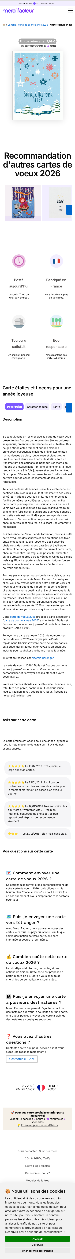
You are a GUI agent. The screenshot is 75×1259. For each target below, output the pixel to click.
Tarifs (56, 406)
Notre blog (31, 1165)
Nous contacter (27, 1151)
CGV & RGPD (33, 1158)
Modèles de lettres (37, 1180)
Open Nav (70, 10)
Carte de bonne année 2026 (33, 24)
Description (14, 406)
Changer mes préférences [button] (37, 1250)
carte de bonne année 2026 (21, 620)
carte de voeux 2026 (23, 616)
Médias (45, 1165)
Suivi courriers (48, 1151)
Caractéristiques (37, 406)
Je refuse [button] (37, 1244)
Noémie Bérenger (43, 658)
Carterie (12, 24)
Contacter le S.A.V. (22, 1059)
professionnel (47, 3)
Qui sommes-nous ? (37, 1173)
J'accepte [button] (37, 1238)
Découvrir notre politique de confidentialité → (35, 1232)
